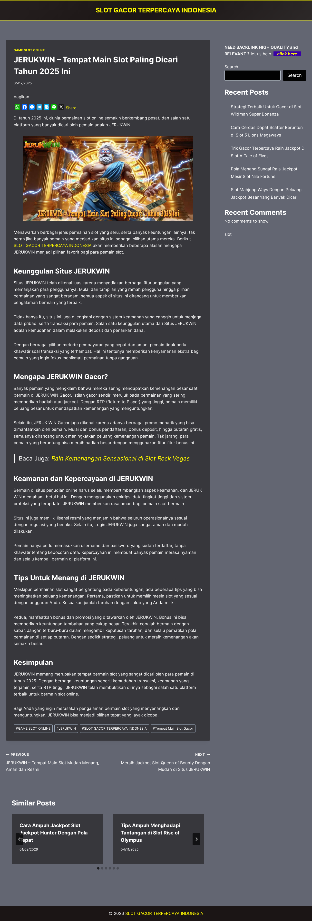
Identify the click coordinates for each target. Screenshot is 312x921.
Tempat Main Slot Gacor (173, 728)
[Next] (196, 839)
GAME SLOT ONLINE (29, 50)
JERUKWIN (66, 728)
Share (71, 107)
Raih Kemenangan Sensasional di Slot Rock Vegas (120, 458)
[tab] (98, 868)
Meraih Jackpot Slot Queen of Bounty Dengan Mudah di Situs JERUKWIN (165, 762)
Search (231, 66)
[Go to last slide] (19, 839)
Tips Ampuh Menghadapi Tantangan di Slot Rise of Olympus (150, 833)
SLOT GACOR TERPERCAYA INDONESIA (114, 728)
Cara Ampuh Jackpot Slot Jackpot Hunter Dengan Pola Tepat (54, 833)
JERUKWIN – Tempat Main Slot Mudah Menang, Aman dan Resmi (52, 762)
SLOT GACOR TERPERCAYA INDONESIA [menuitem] (53, 245)
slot (228, 234)
